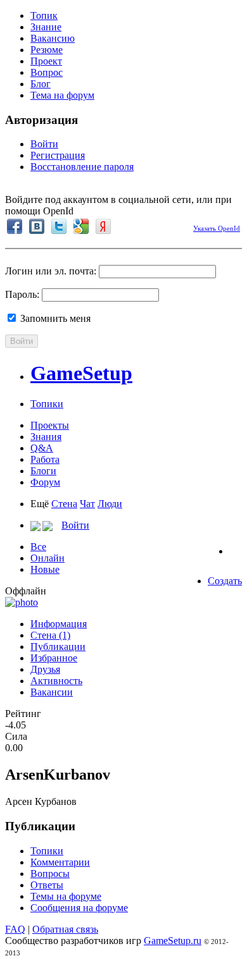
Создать (225, 580)
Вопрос (46, 72)
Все (38, 546)
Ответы (46, 885)
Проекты (49, 425)
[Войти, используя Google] (81, 226)
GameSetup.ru (172, 940)
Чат (87, 503)
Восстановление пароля (82, 166)
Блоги (43, 470)
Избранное (53, 658)
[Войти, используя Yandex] (103, 226)
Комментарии (60, 862)
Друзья (45, 669)
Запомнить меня (54, 318)
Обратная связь (65, 929)
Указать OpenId (216, 228)
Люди (110, 503)
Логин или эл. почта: (50, 271)
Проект (46, 61)
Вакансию (52, 38)
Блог (40, 83)
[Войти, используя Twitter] (58, 226)
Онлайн (47, 558)
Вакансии (51, 692)
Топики (46, 403)
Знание (45, 26)
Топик (44, 15)
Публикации (58, 646)
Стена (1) (50, 635)
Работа (45, 459)
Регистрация (57, 155)
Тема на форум (62, 95)
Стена (64, 503)
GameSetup (81, 373)
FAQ (15, 929)
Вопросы (50, 873)
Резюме (46, 49)
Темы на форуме (65, 896)
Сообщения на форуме (79, 907)
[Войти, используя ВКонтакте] (36, 226)
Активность (56, 680)
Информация (58, 623)
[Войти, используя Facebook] (14, 226)
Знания (45, 436)
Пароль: (22, 294)
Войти (44, 143)
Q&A (41, 448)
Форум (45, 482)
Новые (45, 569)
